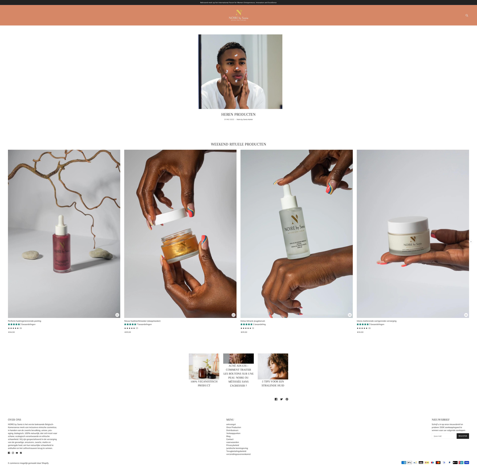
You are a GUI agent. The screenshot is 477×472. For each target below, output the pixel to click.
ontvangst (231, 424)
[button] (14, 324)
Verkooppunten (233, 433)
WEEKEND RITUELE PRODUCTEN (238, 144)
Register (463, 436)
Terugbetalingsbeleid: (236, 451)
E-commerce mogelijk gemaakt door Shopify (28, 463)
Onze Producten (233, 427)
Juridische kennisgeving (237, 448)
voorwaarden (232, 442)
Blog (228, 436)
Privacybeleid (232, 445)
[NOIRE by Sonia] (238, 15)
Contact (230, 439)
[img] (9, 452)
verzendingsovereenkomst (238, 454)
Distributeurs (232, 430)
